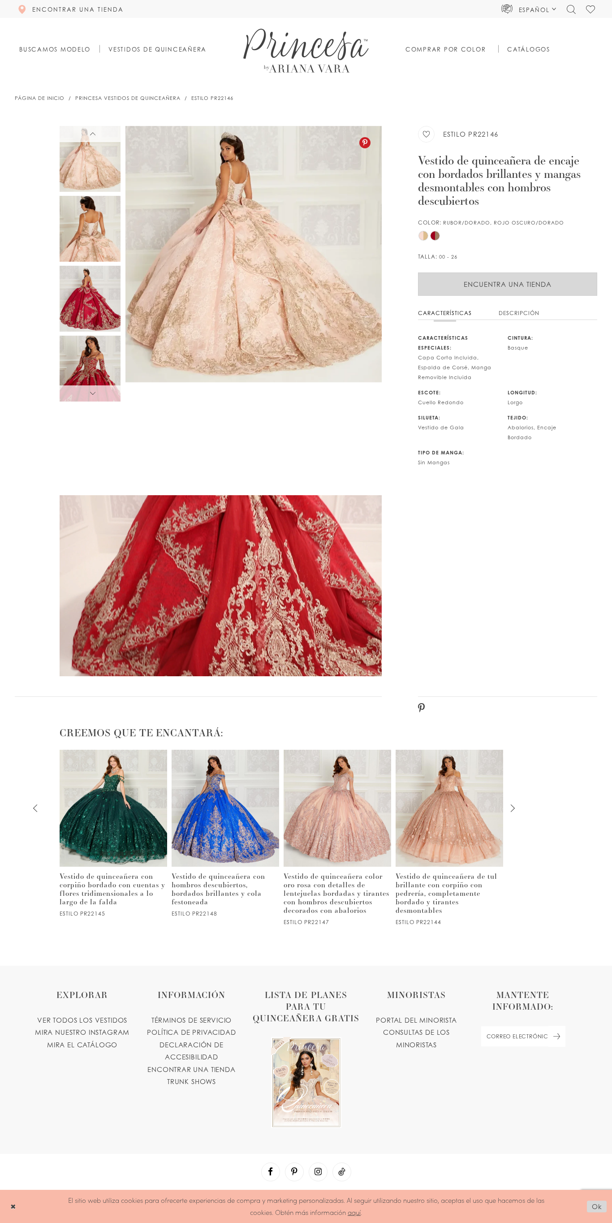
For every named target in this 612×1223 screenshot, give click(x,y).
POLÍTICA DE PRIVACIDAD (191, 1032)
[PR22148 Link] (225, 833)
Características (445, 313)
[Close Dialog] (13, 1206)
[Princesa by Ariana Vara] (306, 51)
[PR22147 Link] (337, 837)
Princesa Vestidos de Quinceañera (128, 98)
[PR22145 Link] (113, 833)
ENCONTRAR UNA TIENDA (191, 1069)
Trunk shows (191, 1081)
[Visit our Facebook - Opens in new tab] (270, 1171)
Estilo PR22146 (212, 98)
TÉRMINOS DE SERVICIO (191, 1020)
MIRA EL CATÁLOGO (82, 1045)
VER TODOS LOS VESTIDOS (82, 1020)
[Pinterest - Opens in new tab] (365, 143)
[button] (528, 8)
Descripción (519, 313)
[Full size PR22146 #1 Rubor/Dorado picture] (253, 264)
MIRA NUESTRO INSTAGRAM (82, 1032)
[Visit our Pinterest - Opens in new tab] (294, 1171)
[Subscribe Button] (556, 1036)
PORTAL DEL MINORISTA (416, 1020)
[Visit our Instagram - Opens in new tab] (318, 1171)
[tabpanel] (253, 264)
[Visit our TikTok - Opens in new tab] (341, 1171)
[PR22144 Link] (449, 837)
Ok (597, 1206)
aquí (354, 1212)
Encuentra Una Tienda (508, 284)
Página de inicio (40, 98)
